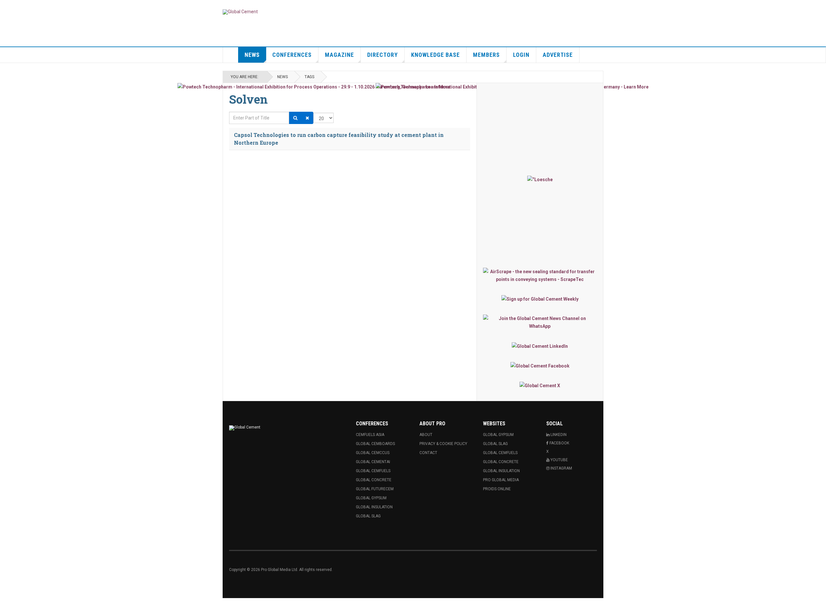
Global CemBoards (375, 443)
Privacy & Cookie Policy (443, 443)
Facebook (559, 443)
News (252, 54)
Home (230, 55)
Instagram (560, 468)
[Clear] (307, 118)
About (425, 434)
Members (486, 54)
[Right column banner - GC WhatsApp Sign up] (540, 322)
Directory (382, 54)
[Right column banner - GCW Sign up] (540, 299)
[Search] (295, 118)
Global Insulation (374, 507)
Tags (309, 77)
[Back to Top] (6, 604)
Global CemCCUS (372, 452)
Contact (428, 452)
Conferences (292, 54)
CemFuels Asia (370, 434)
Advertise (558, 54)
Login (521, 54)
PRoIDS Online (497, 489)
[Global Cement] (240, 12)
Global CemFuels (373, 471)
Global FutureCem (375, 489)
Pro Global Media (501, 480)
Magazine (339, 54)
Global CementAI (373, 462)
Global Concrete (373, 480)
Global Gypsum (371, 498)
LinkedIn (558, 434)
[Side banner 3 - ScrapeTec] (540, 275)
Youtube (558, 460)
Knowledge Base (435, 54)
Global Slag (368, 516)
